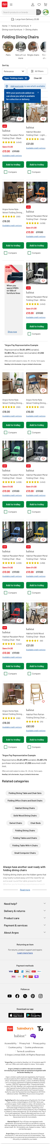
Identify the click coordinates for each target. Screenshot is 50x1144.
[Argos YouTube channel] (9, 996)
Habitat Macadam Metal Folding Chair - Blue (13, 557)
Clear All (38, 78)
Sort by (5, 65)
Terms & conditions (26, 1051)
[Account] (32, 4)
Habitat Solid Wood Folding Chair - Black (35, 635)
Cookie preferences (34, 1047)
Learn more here (25, 953)
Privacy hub (24, 1043)
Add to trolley (13, 164)
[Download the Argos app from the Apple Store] (16, 1017)
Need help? (10, 903)
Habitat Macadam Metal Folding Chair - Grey (36, 476)
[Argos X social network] (25, 996)
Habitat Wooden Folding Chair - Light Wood (35, 133)
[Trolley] (45, 4)
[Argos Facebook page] (17, 996)
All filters (39, 71)
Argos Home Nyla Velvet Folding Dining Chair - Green (12, 401)
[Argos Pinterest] (33, 996)
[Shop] (11, 4)
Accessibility (10, 1043)
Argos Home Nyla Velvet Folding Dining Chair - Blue (36, 401)
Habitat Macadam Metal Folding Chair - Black (13, 136)
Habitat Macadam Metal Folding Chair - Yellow (36, 557)
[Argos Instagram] (40, 996)
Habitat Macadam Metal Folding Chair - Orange (36, 217)
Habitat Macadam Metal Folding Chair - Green (13, 476)
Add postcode (17, 86)
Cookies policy (15, 1047)
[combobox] (18, 12)
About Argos (11, 932)
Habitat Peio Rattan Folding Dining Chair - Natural (36, 716)
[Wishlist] (39, 4)
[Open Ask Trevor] (46, 12)
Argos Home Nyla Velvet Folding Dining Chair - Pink (12, 713)
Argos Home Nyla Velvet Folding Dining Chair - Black (12, 211)
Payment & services (15, 925)
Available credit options (12, 155)
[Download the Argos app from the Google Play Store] (34, 1017)
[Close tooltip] (38, 92)
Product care (11, 918)
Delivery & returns (14, 910)
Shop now (12, 331)
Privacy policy (39, 1043)
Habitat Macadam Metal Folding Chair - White (36, 298)
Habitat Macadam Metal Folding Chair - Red (13, 638)
